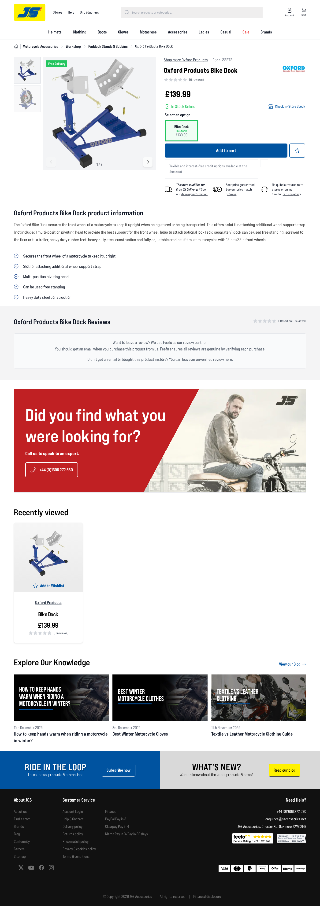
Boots (102, 31)
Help (71, 12)
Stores (57, 12)
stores (276, 189)
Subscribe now (118, 770)
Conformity (22, 841)
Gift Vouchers (89, 12)
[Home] (16, 46)
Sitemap (20, 856)
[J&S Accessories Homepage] (29, 12)
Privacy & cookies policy (79, 849)
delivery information (194, 194)
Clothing (79, 31)
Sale (245, 31)
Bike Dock (48, 614)
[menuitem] (54, 32)
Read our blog (284, 770)
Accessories (177, 31)
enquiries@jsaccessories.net (285, 819)
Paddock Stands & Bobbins (108, 46)
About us (20, 811)
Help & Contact (73, 819)
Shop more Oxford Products (186, 59)
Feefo (167, 342)
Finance (110, 811)
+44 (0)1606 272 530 (56, 469)
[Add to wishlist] (297, 151)
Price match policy (76, 841)
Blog (17, 834)
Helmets (55, 31)
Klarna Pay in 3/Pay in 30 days (126, 834)
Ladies (204, 31)
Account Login (73, 811)
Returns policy (73, 834)
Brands (266, 31)
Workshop (73, 46)
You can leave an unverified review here (200, 359)
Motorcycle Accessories (40, 46)
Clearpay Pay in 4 (117, 826)
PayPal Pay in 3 (115, 819)
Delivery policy (72, 826)
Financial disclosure (207, 897)
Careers (19, 849)
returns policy (292, 194)
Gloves (123, 31)
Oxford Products (48, 602)
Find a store (22, 819)
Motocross (148, 31)
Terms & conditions (76, 856)
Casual (225, 31)
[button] (148, 162)
